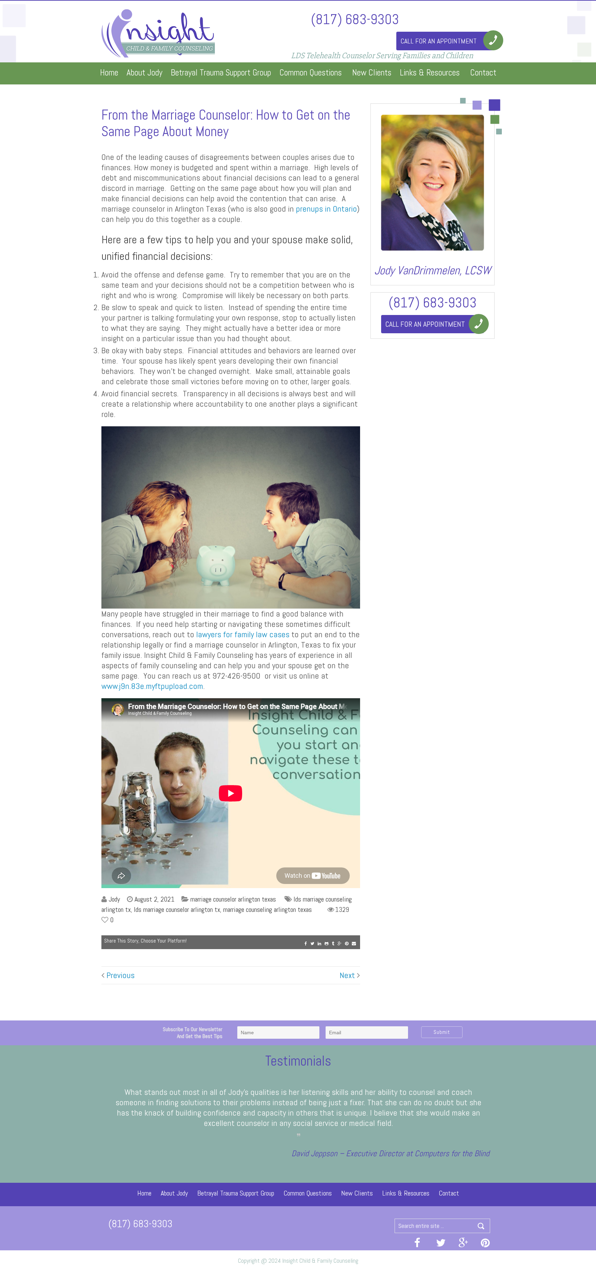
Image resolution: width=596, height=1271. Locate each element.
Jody (114, 899)
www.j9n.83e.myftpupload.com (152, 686)
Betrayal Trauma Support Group (221, 72)
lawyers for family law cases (242, 634)
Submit (442, 1032)
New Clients (371, 72)
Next (348, 975)
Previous (120, 975)
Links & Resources (430, 72)
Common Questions (310, 72)
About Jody (144, 72)
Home (109, 72)
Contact (483, 72)
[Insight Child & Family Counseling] (159, 32)
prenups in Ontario (326, 208)
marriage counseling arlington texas (267, 909)
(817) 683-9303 (355, 19)
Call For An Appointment (438, 41)
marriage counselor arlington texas (233, 899)
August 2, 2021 (155, 899)
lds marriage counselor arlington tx (177, 909)
